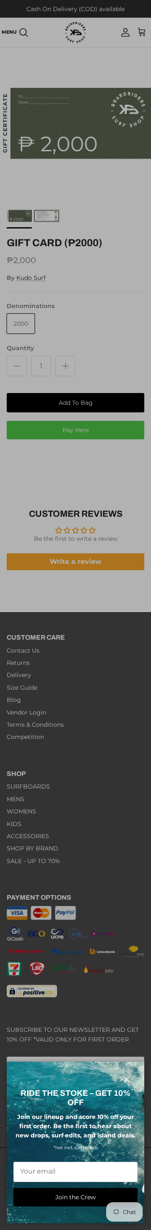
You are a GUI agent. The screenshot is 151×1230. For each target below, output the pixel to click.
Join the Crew (75, 1197)
